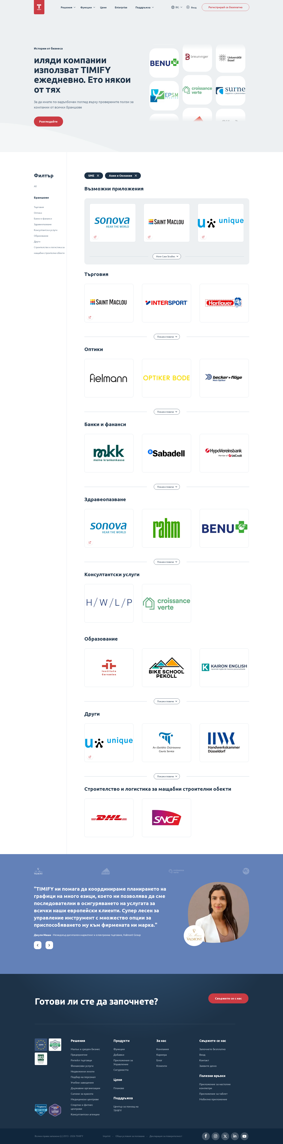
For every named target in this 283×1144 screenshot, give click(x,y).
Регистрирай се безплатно (225, 7)
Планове (118, 1088)
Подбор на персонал (83, 1077)
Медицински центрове (85, 1099)
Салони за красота (82, 1093)
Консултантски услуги (45, 230)
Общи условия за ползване (130, 1136)
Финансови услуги (82, 1065)
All (35, 186)
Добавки (118, 1054)
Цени (103, 7)
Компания (162, 1049)
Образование (41, 236)
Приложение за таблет (213, 1093)
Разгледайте (48, 121)
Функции (119, 1049)
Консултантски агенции (85, 1114)
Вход (202, 1054)
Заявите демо (208, 1065)
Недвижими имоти (82, 1071)
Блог (159, 1060)
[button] (37, 945)
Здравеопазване (43, 224)
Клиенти (161, 1065)
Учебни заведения (82, 1082)
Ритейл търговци (81, 1060)
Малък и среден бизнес (85, 1049)
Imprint (107, 1136)
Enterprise (121, 7)
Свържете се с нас (228, 998)
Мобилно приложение (213, 1099)
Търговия (39, 207)
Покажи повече (165, 336)
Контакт (204, 1060)
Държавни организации (85, 1088)
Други (37, 241)
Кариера (161, 1054)
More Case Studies (165, 256)
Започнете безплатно (212, 1049)
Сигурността (120, 1069)
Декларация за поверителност (166, 1136)
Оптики (38, 213)
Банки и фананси (43, 218)
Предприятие (79, 1054)
